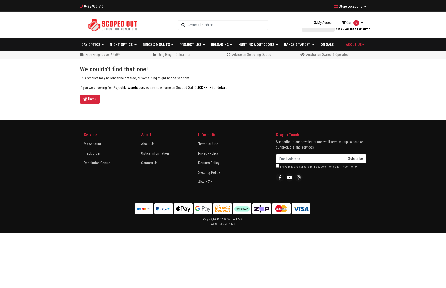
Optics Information (155, 153)
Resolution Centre (97, 163)
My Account (92, 144)
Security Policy (209, 172)
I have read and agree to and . (318, 166)
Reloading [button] (220, 45)
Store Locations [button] (350, 6)
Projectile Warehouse (128, 88)
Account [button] (326, 23)
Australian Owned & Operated (327, 55)
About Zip (205, 182)
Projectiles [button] (191, 45)
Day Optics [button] (91, 45)
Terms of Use (208, 144)
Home (92, 99)
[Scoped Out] (113, 25)
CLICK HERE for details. (211, 88)
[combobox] (228, 25)
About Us (148, 144)
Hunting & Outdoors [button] (256, 45)
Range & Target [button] (297, 45)
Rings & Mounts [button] (157, 45)
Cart (351, 23)
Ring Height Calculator (174, 55)
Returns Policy (208, 163)
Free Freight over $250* (103, 55)
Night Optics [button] (121, 45)
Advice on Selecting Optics (251, 55)
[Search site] (183, 25)
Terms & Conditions (322, 166)
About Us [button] (354, 45)
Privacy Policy (208, 153)
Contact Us (149, 163)
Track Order (92, 153)
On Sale (327, 45)
